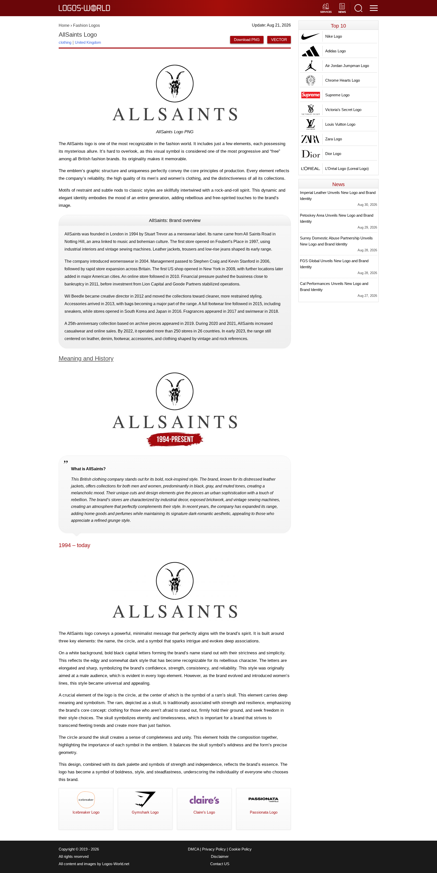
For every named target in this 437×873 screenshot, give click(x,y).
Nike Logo (333, 36)
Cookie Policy (240, 849)
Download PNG (247, 39)
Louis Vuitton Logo (340, 124)
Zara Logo (333, 139)
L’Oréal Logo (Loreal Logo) (347, 168)
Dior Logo (333, 153)
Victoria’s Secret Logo (343, 109)
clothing (65, 42)
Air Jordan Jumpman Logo (347, 65)
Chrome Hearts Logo (342, 80)
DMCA (193, 849)
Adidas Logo (335, 51)
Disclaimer (220, 857)
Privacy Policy (214, 849)
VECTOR (279, 39)
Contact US (219, 864)
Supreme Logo (337, 95)
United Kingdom (88, 42)
